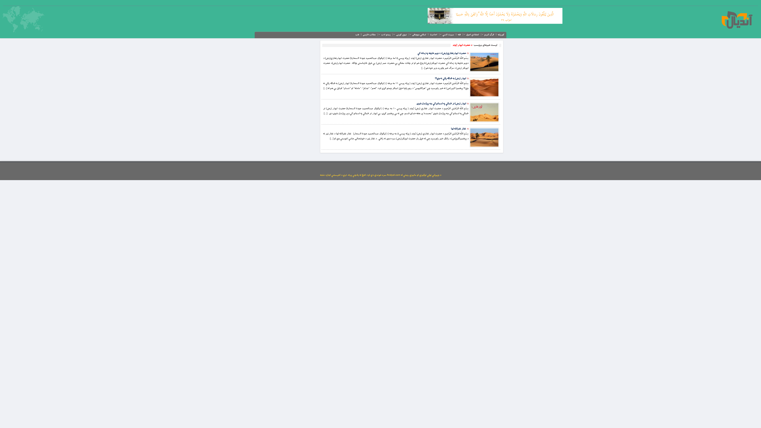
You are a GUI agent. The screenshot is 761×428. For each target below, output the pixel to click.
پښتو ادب (386, 34)
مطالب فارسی (369, 34)
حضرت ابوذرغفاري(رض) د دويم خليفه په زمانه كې (442, 53)
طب (357, 34)
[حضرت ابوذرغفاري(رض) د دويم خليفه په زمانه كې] (484, 62)
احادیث (433, 34)
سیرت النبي (448, 34)
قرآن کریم (489, 34)
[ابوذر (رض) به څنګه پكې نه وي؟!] (484, 87)
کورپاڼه (501, 34)
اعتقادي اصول (472, 34)
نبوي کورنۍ (401, 34)
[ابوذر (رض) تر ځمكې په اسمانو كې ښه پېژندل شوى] (484, 112)
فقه (459, 34)
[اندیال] (737, 19)
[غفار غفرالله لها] (484, 137)
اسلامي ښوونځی (419, 34)
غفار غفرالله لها (458, 128)
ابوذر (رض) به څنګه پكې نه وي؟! (450, 78)
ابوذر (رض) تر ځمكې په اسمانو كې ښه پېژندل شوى (441, 103)
